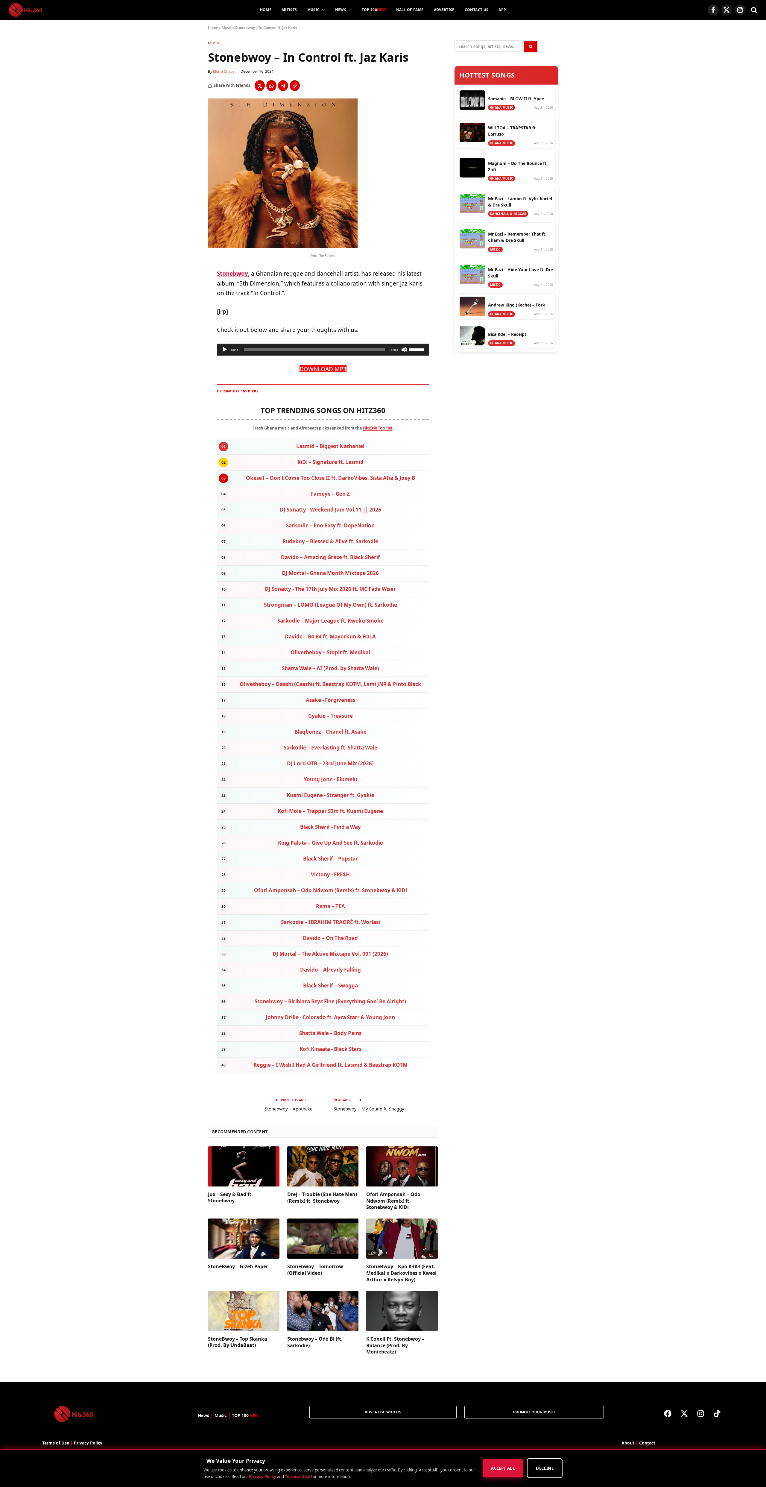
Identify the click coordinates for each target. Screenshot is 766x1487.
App (502, 9)
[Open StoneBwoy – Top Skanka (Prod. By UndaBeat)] (243, 1311)
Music (313, 9)
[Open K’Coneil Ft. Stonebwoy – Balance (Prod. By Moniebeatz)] (402, 1311)
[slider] (417, 349)
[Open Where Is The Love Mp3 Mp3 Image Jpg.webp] (283, 246)
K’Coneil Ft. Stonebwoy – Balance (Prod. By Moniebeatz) (395, 1345)
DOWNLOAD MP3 (323, 369)
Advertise (444, 9)
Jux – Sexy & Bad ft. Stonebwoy (230, 1197)
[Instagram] (700, 1413)
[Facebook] (667, 1413)
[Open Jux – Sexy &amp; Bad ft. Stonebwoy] (243, 1166)
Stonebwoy (232, 273)
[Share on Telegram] (283, 85)
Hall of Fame (409, 9)
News (340, 9)
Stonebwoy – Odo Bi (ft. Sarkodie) (315, 1342)
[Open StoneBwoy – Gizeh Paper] (243, 1239)
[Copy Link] (295, 85)
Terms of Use (297, 1476)
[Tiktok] (717, 1413)
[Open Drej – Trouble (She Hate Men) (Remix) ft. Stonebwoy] (323, 1166)
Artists (289, 9)
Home (265, 9)
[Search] (753, 10)
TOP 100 (374, 9)
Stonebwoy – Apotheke (288, 1109)
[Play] (225, 350)
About (627, 1443)
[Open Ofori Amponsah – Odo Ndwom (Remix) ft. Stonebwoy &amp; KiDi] (402, 1166)
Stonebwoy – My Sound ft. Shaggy (369, 1109)
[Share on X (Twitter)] (260, 85)
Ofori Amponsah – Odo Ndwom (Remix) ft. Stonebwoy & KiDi (393, 1201)
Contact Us (477, 9)
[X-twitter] (684, 1413)
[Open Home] (25, 10)
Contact (647, 1443)
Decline (545, 1468)
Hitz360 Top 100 (377, 428)
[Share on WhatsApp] (271, 85)
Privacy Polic (87, 1443)
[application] (323, 350)
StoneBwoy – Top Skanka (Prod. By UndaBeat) (237, 1342)
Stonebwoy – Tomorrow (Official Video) (315, 1269)
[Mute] (404, 350)
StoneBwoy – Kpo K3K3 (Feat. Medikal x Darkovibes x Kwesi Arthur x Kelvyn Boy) (401, 1273)
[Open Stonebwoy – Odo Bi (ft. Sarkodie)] (323, 1311)
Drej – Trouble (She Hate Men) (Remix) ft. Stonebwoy (322, 1197)
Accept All (503, 1468)
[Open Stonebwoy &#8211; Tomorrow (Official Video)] (323, 1239)
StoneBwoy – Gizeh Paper (238, 1266)
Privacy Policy (262, 1476)
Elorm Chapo (224, 71)
